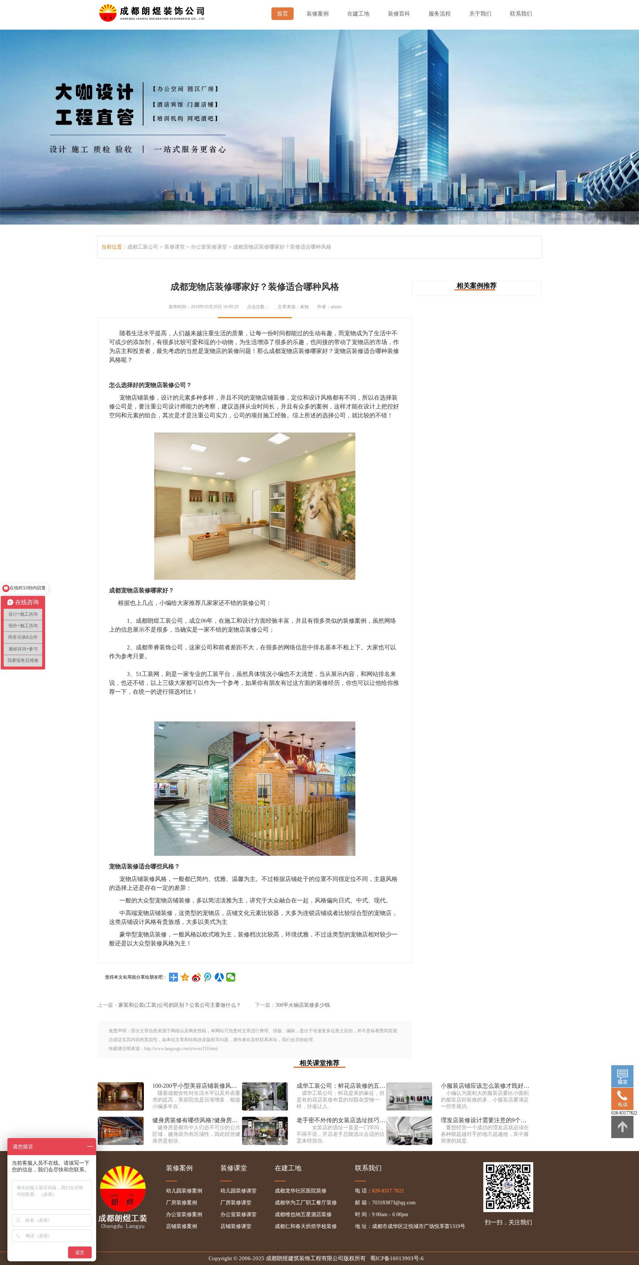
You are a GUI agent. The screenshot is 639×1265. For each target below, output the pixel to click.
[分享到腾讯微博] (208, 977)
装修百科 (399, 14)
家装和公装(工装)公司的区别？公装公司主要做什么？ (179, 1005)
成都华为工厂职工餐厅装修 (306, 1202)
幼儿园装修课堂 (238, 1191)
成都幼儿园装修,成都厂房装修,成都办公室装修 (153, 11)
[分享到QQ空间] (185, 977)
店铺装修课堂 (235, 1226)
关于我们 (480, 14)
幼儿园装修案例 (184, 1191)
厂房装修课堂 (235, 1202)
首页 (282, 14)
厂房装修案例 (181, 1202)
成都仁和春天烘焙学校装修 (306, 1226)
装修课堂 (174, 247)
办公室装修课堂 (209, 247)
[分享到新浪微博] (196, 977)
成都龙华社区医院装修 (301, 1191)
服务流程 (440, 14)
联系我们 (521, 14)
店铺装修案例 (181, 1226)
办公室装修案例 (184, 1214)
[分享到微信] (231, 977)
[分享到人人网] (219, 977)
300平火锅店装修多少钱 (302, 1005)
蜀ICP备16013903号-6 (397, 1258)
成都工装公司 (142, 247)
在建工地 (358, 14)
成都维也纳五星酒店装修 (303, 1214)
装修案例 (318, 14)
